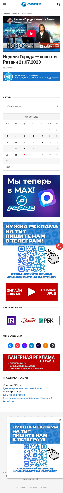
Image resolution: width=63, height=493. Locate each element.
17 (7, 148)
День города (26, 13)
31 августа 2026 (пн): (12, 385)
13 (33, 142)
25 (16, 154)
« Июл (7, 167)
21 (42, 148)
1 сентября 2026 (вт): (13, 391)
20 (33, 148)
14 (42, 142)
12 (24, 142)
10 (7, 142)
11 (16, 142)
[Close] (60, 419)
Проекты (15, 13)
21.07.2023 (7, 68)
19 (24, 148)
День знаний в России (14, 395)
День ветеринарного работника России (22, 388)
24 (7, 154)
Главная (6, 13)
